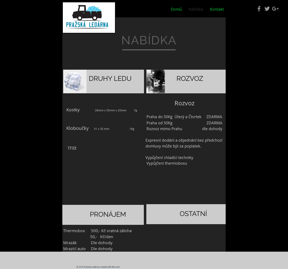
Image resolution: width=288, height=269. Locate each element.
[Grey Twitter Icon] (267, 8)
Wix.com (116, 267)
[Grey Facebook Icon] (259, 8)
